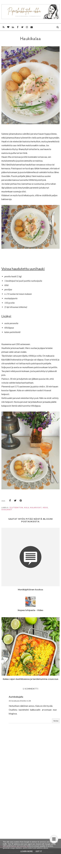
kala (26, 508)
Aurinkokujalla (16, 696)
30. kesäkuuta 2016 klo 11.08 (20, 701)
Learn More (26, 851)
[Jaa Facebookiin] (10, 500)
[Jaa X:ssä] (15, 500)
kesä (45, 508)
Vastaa (55, 721)
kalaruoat (36, 508)
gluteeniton (16, 508)
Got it (39, 851)
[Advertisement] (30, 799)
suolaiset (6, 510)
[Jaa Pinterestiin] (20, 500)
